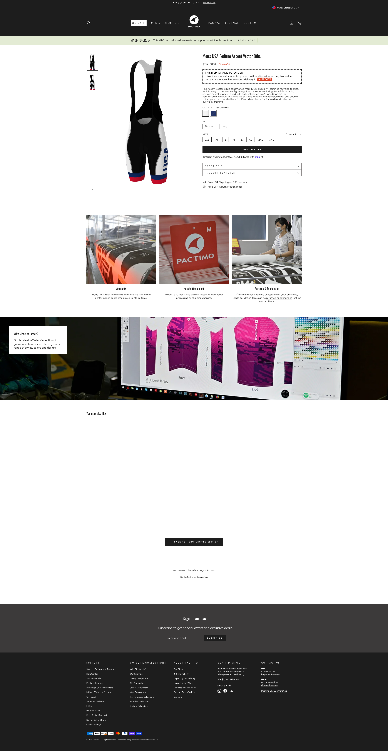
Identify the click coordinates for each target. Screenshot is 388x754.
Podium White (205, 113)
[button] (194, 577)
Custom (250, 22)
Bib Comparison (137, 683)
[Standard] (210, 129)
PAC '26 (214, 22)
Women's (172, 22)
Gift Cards (91, 697)
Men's (156, 22)
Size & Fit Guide (93, 678)
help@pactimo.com (270, 674)
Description (215, 166)
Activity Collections (139, 706)
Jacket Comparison (139, 687)
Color (215, 108)
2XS (207, 139)
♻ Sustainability (181, 673)
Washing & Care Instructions (99, 687)
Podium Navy (213, 113)
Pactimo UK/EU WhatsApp (274, 690)
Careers (178, 697)
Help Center (92, 673)
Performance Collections (142, 697)
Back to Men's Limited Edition (196, 542)
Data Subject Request (96, 715)
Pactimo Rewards (94, 683)
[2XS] (207, 142)
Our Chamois (136, 673)
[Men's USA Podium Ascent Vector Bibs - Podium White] (88, 508)
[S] (226, 142)
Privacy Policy (93, 710)
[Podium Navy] (214, 117)
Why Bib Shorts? (138, 669)
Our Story (178, 669)
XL (250, 139)
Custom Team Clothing (184, 692)
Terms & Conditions (95, 701)
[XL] (251, 142)
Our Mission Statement (185, 687)
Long (224, 126)
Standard (210, 126)
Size (252, 134)
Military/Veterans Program (99, 692)
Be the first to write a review (194, 577)
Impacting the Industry (184, 678)
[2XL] (261, 142)
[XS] (218, 142)
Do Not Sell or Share (96, 720)
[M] (234, 142)
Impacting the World (183, 683)
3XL (271, 139)
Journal (232, 22)
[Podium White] (206, 117)
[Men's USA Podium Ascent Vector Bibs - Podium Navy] (92, 508)
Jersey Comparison (139, 678)
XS (217, 139)
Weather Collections (139, 701)
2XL (260, 139)
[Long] (225, 129)
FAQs (89, 706)
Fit (204, 121)
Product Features (220, 172)
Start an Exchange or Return (100, 669)
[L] (243, 142)
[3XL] (272, 142)
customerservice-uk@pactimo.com (269, 683)
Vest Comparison (138, 692)
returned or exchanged (279, 297)
